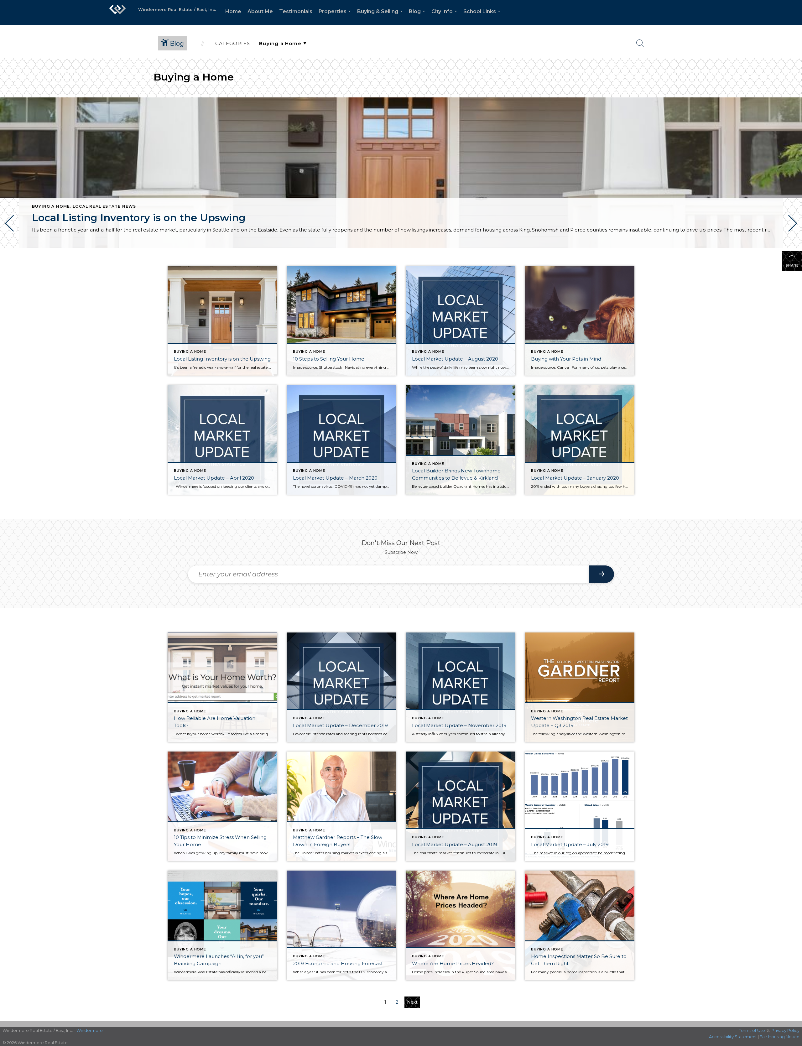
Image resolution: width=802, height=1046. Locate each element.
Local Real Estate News (104, 206)
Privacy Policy (785, 1030)
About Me (260, 11)
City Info (445, 16)
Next (412, 1002)
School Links (483, 16)
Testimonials (295, 11)
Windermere (89, 1030)
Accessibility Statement (733, 1036)
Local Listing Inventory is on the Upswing (139, 217)
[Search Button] (640, 43)
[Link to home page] (117, 12)
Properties (336, 16)
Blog (418, 16)
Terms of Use (752, 1030)
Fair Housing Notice (779, 1036)
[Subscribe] (601, 574)
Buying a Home (51, 206)
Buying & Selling (381, 16)
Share (792, 265)
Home (233, 11)
